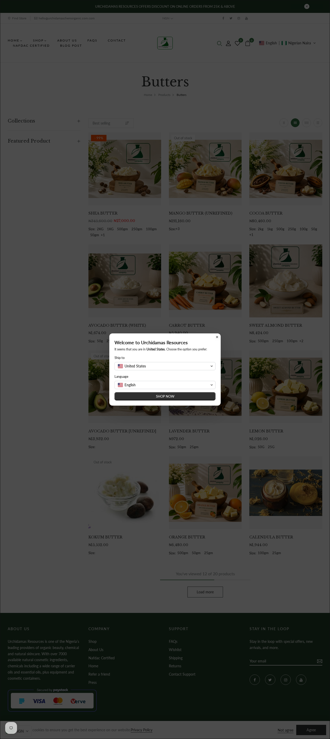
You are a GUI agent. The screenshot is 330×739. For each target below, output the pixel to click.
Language (121, 376)
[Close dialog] (217, 337)
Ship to (119, 358)
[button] (165, 366)
